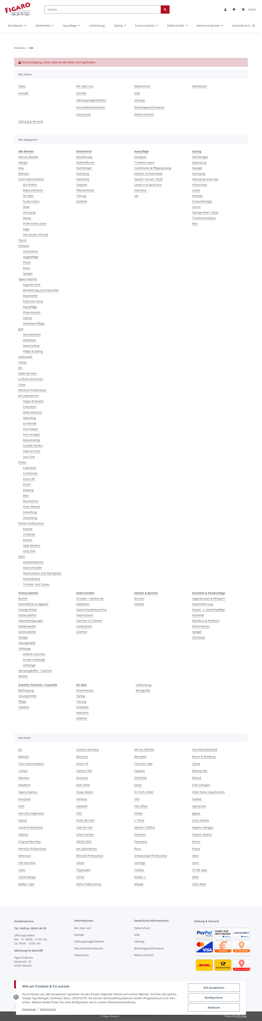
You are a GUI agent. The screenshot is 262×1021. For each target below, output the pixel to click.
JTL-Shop (242, 1016)
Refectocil (24, 856)
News (22, 86)
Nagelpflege (30, 257)
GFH (136, 799)
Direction (82, 778)
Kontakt (23, 93)
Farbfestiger (84, 168)
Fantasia (23, 245)
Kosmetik (198, 615)
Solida (80, 863)
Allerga (22, 162)
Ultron (80, 877)
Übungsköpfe (26, 643)
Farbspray (82, 173)
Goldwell (81, 806)
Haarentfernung (202, 604)
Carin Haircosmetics (31, 179)
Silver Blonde (31, 506)
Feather (197, 799)
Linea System (200, 820)
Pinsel (27, 262)
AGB (137, 93)
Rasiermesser (201, 626)
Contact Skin (84, 771)
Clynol (22, 240)
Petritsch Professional (32, 390)
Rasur (26, 268)
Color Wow (199, 884)
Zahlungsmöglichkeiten (91, 100)
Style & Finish (31, 451)
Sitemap (139, 100)
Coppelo (139, 771)
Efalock (196, 778)
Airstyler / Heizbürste (90, 598)
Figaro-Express (27, 279)
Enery (138, 785)
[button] (225, 9)
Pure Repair (30, 429)
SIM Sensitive (26, 863)
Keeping (28, 490)
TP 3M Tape (199, 870)
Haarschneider (32, 567)
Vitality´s (140, 877)
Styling (27, 318)
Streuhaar (198, 637)
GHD (21, 806)
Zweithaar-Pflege (33, 323)
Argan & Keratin (33, 401)
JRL (20, 368)
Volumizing (30, 517)
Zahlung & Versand (30, 121)
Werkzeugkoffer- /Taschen (35, 670)
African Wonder (28, 157)
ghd (20, 329)
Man (26, 495)
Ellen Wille (83, 785)
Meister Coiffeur (144, 827)
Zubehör (81, 201)
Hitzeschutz (199, 184)
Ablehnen (214, 1007)
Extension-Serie (33, 301)
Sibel (195, 856)
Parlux (196, 841)
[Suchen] (165, 9)
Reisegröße (143, 690)
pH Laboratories (28, 395)
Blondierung (84, 157)
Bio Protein (30, 184)
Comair (23, 771)
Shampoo (140, 157)
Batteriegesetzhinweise (149, 107)
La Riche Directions (30, 379)
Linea (21, 384)
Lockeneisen (84, 626)
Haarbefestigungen (30, 620)
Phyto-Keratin (31, 312)
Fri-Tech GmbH (143, 792)
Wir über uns (84, 86)
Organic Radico (202, 834)
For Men (28, 196)
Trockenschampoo (204, 218)
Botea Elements (33, 190)
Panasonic (140, 841)
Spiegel (27, 273)
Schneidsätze (31, 579)
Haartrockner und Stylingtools (42, 573)
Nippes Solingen (202, 827)
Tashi (21, 870)
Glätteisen (29, 340)
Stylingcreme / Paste (205, 212)
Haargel (197, 168)
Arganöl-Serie (31, 284)
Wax (195, 223)
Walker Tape (26, 884)
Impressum (29, 1009)
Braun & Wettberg (203, 756)
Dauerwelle (30, 295)
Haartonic (140, 190)
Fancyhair (24, 799)
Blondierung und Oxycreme (40, 290)
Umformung (143, 685)
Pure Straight (31, 434)
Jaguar (196, 813)
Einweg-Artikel (27, 609)
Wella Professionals (88, 884)
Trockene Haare (144, 162)
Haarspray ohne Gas (205, 179)
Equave (27, 529)
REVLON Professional (89, 856)
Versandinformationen (90, 107)
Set (136, 196)
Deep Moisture (32, 412)
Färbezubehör (27, 615)
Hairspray (29, 212)
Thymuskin (83, 870)
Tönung (81, 196)
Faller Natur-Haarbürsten (208, 792)
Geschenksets (32, 334)
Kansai (22, 820)
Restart (27, 540)
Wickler (23, 676)
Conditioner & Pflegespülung (152, 168)
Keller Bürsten (27, 373)
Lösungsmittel (27, 696)
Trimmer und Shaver (36, 584)
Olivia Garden (85, 834)
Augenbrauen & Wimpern (208, 598)
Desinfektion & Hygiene (33, 604)
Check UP (82, 763)
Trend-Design (27, 877)
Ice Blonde (29, 423)
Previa (22, 462)
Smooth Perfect (33, 445)
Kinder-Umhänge (34, 659)
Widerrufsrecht (144, 114)
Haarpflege (30, 307)
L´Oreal (139, 820)
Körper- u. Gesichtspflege (208, 609)
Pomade (197, 196)
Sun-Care (29, 456)
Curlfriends (30, 473)
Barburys (82, 756)
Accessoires (30, 251)
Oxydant (81, 184)
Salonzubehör (27, 632)
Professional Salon (35, 223)
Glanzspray (199, 162)
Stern (195, 863)
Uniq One (29, 551)
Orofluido (29, 534)
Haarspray (198, 173)
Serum (196, 207)
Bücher (23, 598)
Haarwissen (199, 86)
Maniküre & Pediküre (205, 620)
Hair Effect (141, 806)
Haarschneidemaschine (91, 609)
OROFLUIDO (84, 841)
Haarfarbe (82, 179)
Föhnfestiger (200, 157)
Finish (27, 484)
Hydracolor (25, 357)
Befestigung (26, 690)
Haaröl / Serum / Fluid (148, 179)
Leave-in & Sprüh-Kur (148, 184)
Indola (22, 362)
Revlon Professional (31, 523)
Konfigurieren (214, 997)
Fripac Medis (84, 792)
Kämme (139, 604)
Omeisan (140, 834)
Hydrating (29, 418)
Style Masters (31, 545)
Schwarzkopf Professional (150, 856)
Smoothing (30, 512)
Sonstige (139, 863)
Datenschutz (48, 1009)
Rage (26, 229)
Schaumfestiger (202, 201)
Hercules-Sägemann (31, 813)
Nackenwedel (27, 626)
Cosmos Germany (87, 749)
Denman (23, 778)
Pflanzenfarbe (85, 190)
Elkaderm (24, 785)
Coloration (29, 406)
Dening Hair (200, 771)
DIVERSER (140, 778)
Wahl (21, 556)
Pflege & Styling (33, 351)
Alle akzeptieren (213, 987)
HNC (79, 813)
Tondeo (139, 870)
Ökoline (23, 834)
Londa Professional (30, 827)
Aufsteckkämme (33, 562)
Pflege (22, 701)
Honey (27, 218)
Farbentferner (85, 162)
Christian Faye (143, 763)
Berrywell (140, 756)
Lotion (196, 190)
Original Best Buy (29, 841)
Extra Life (29, 479)
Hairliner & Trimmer (89, 620)
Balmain (23, 173)
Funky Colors (31, 201)
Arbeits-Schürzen (34, 654)
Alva (21, 168)
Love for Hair (84, 827)
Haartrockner (31, 345)
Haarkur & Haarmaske (148, 173)
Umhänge (24, 648)
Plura (137, 848)
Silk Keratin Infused (35, 234)
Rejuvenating (31, 440)
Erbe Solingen (201, 785)
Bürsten (139, 598)
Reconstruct (30, 501)
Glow (26, 207)
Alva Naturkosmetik (204, 749)
